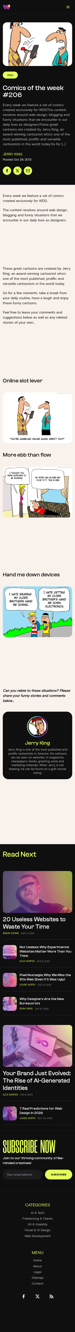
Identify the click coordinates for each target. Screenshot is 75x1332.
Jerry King (37, 743)
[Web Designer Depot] (6, 7)
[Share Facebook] (7, 171)
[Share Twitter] (17, 171)
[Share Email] (28, 171)
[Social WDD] (23, 1296)
